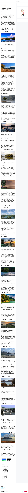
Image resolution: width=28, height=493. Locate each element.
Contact (2, 488)
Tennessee (2, 14)
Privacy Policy (3, 487)
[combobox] (21, 1)
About (2, 486)
